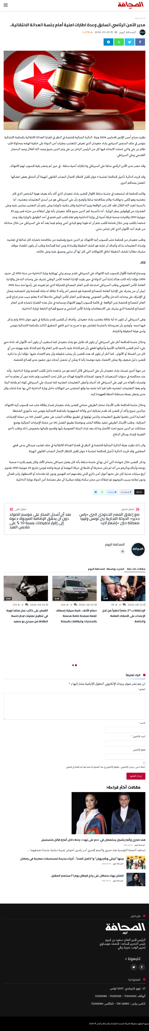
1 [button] (76, 665)
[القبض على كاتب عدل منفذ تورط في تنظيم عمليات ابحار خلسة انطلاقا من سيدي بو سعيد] (26, 588)
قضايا (105, 598)
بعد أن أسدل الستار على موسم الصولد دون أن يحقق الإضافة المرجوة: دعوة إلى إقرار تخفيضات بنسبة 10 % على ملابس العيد (40, 518)
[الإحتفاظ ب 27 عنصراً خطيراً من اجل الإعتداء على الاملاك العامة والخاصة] (123, 588)
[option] (123, 600)
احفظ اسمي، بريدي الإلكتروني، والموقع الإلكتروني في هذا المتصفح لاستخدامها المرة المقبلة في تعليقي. (105, 767)
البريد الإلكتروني (138, 736)
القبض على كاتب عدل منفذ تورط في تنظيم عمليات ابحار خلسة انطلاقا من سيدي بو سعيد (27, 616)
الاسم (142, 723)
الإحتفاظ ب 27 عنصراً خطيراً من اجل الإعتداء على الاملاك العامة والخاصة (123, 616)
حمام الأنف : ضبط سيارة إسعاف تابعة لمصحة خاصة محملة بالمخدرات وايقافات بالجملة (76, 616)
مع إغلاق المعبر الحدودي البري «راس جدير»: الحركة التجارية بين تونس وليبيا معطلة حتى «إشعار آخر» (109, 516)
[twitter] (129, 42)
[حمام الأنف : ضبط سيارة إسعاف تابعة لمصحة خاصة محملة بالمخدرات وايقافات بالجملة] (74, 588)
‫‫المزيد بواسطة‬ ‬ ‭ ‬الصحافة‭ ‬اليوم (106, 569)
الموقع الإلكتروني (139, 750)
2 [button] (73, 665)
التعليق (141, 689)
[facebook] (140, 42)
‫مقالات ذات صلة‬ (136, 569)
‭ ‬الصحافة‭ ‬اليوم (128, 32)
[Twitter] (133, 967)
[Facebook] (141, 967)
